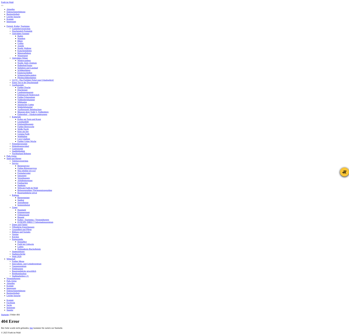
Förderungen (17, 269)
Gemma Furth (23, 134)
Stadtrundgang (18, 251)
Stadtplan (21, 185)
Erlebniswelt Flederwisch (28, 95)
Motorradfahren (24, 53)
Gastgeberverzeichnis (21, 28)
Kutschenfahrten (24, 51)
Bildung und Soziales (21, 232)
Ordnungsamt (23, 215)
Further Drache (24, 87)
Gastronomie (17, 148)
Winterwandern (24, 60)
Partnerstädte (17, 239)
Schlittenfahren (23, 70)
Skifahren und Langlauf (27, 68)
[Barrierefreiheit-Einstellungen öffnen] (344, 172)
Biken (20, 41)
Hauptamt (21, 210)
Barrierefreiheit (13, 14)
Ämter (14, 207)
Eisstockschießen (24, 73)
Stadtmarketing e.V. (20, 276)
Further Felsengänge (26, 97)
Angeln (20, 46)
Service (15, 163)
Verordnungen (23, 178)
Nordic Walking (24, 48)
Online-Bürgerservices (27, 168)
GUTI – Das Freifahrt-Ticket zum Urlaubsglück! (33, 80)
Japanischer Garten (25, 104)
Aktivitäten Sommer (20, 33)
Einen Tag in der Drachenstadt (25, 82)
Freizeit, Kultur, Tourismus (18, 26)
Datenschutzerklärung (16, 12)
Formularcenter (24, 173)
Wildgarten (22, 102)
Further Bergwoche (25, 126)
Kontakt (10, 19)
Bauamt (20, 217)
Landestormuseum (25, 92)
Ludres (20, 246)
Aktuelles (11, 9)
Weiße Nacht (23, 129)
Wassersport (22, 55)
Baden (20, 36)
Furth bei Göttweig (25, 244)
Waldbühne (22, 136)
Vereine (15, 234)
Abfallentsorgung (24, 180)
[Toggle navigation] (2, 5)
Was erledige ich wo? (26, 171)
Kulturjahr (16, 117)
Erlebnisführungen (25, 124)
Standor (10, 310)
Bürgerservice (23, 166)
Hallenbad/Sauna (24, 65)
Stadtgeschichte (18, 254)
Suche (9, 305)
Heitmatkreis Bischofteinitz (29, 249)
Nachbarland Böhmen (21, 153)
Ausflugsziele (18, 85)
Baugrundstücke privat (27, 193)
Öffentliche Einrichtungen (23, 227)
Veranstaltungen (13, 278)
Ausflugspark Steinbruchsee (29, 109)
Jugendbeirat (22, 202)
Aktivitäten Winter (20, 58)
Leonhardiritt (23, 122)
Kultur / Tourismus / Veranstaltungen (33, 220)
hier (31, 328)
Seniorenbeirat (23, 205)
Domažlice (22, 242)
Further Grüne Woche (26, 141)
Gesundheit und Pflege (22, 229)
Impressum (11, 21)
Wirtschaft (11, 259)
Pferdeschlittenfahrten (26, 77)
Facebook (11, 303)
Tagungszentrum (19, 266)
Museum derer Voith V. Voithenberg (33, 112)
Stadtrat (20, 200)
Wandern (21, 38)
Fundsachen (22, 183)
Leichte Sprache (13, 17)
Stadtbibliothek (18, 151)
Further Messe (18, 261)
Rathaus (15, 195)
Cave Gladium (23, 139)
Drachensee (22, 90)
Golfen (20, 43)
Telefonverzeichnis (20, 161)
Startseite (5, 315)
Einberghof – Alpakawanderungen (32, 114)
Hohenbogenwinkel (20, 146)
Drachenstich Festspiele (22, 31)
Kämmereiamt (23, 212)
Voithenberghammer (26, 100)
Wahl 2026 (16, 256)
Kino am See (23, 131)
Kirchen (15, 237)
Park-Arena (11, 156)
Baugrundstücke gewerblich (24, 271)
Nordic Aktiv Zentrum (27, 63)
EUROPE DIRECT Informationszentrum (35, 222)
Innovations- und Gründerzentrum (26, 264)
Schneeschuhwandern (26, 75)
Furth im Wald (7, 2)
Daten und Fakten (19, 224)
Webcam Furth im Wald (27, 188)
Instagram (11, 307)
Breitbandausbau (19, 273)
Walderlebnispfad (24, 107)
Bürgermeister (23, 197)
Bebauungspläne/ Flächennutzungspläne (34, 190)
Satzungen (21, 175)
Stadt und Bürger (14, 158)
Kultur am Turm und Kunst (29, 119)
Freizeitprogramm (19, 144)
